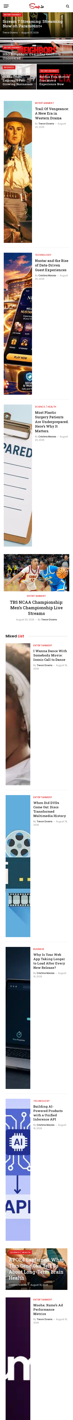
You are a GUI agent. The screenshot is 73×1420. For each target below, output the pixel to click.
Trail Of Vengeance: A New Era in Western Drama (52, 113)
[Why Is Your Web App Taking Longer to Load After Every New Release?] (18, 1018)
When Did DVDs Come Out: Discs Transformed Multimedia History (49, 809)
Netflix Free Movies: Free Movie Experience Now (54, 80)
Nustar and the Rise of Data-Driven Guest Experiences (51, 265)
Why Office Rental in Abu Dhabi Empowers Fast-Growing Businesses (18, 78)
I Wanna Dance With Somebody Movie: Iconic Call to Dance (50, 655)
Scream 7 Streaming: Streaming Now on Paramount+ (33, 24)
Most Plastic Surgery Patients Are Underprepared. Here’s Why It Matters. (52, 421)
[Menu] (6, 6)
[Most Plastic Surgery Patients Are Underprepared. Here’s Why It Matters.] (18, 476)
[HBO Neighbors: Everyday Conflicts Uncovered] (36, 51)
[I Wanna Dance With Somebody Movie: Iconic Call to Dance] (18, 714)
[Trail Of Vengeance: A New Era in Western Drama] (18, 172)
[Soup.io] (36, 6)
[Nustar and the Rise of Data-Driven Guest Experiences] (18, 324)
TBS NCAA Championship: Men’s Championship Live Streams (36, 607)
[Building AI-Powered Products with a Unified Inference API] (18, 1170)
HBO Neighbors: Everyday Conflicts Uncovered (32, 56)
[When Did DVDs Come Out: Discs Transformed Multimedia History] (18, 866)
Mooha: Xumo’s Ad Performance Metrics (48, 1309)
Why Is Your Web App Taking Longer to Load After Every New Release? (49, 961)
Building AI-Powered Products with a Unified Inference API (48, 1113)
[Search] (67, 6)
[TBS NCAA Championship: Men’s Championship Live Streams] (36, 572)
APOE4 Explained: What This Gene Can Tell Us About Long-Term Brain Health (36, 1269)
